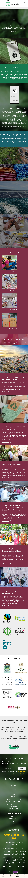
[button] (7, 391)
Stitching (14, 310)
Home (2, 7)
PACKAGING (14, 329)
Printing (14, 291)
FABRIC (14, 272)
